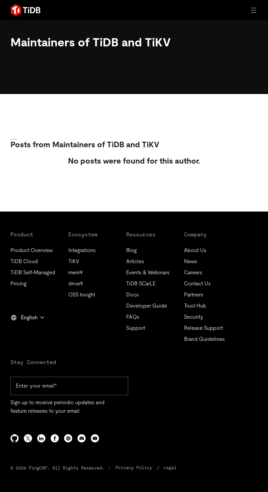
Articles (135, 261)
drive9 (75, 283)
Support (135, 328)
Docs (132, 295)
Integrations (82, 250)
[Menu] (254, 10)
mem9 (75, 272)
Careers (193, 272)
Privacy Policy (133, 467)
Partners (193, 295)
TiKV (73, 261)
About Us (195, 250)
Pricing (18, 283)
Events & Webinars (148, 272)
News (190, 261)
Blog (131, 250)
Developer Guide (146, 306)
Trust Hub (195, 306)
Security (193, 317)
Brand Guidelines (204, 339)
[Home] (25, 10)
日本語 (23, 331)
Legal (169, 467)
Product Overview (31, 250)
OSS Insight (81, 295)
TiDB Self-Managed (32, 272)
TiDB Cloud (24, 261)
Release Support (203, 328)
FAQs (132, 317)
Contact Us (197, 283)
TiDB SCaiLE (141, 283)
